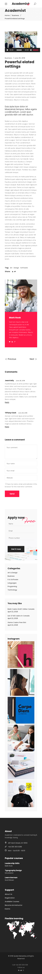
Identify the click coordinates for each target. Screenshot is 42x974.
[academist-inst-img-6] (21, 793)
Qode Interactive (20, 956)
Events (7, 909)
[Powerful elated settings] (21, 311)
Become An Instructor (13, 905)
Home (7, 15)
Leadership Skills (12, 863)
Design (16, 268)
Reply (7, 402)
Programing (12, 586)
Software (24, 268)
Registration (10, 898)
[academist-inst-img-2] (21, 682)
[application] (22, 50)
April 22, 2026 (13, 611)
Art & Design (12, 572)
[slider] (36, 50)
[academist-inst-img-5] (21, 765)
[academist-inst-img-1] (21, 654)
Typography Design (13, 870)
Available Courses (12, 901)
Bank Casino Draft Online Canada (21, 609)
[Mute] (31, 50)
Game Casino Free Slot (17, 622)
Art (11, 268)
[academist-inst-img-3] (21, 710)
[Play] (7, 50)
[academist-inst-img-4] (21, 738)
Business (15, 15)
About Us (8, 894)
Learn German (11, 877)
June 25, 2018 (19, 58)
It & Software (13, 579)
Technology (12, 590)
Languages (12, 583)
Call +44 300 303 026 (20, 965)
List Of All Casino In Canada (19, 616)
